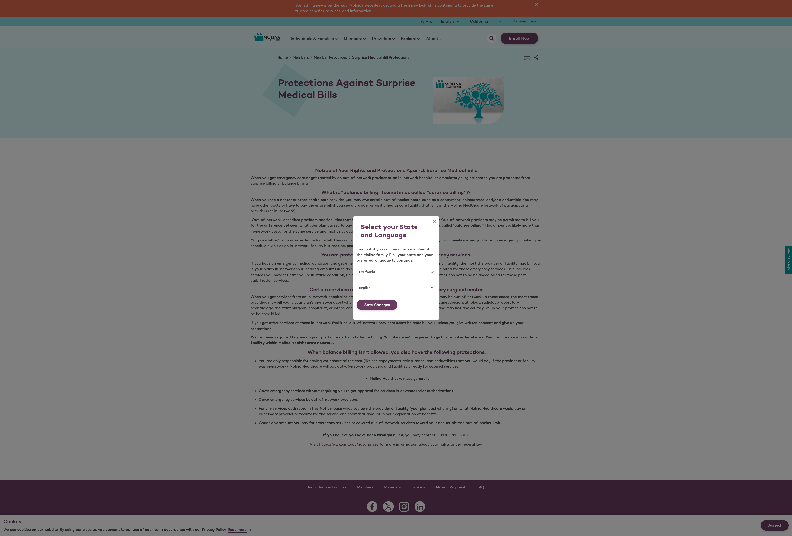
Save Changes (377, 305)
